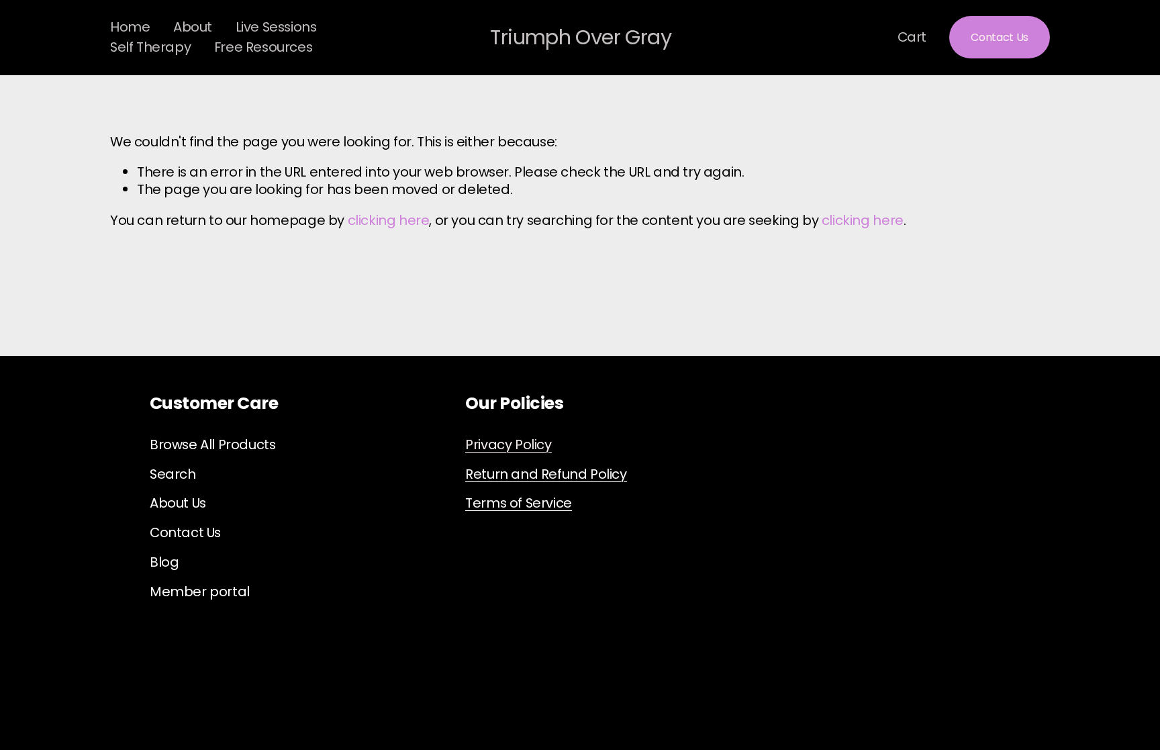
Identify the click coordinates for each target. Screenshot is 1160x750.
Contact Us (999, 37)
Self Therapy (150, 47)
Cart (912, 37)
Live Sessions (276, 26)
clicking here (389, 220)
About (192, 26)
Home (130, 26)
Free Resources (263, 47)
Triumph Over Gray (580, 37)
